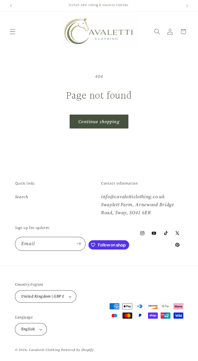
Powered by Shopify (77, 350)
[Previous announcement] (10, 5)
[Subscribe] (78, 244)
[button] (12, 31)
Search (21, 196)
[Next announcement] (187, 5)
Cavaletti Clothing (44, 350)
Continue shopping (99, 121)
